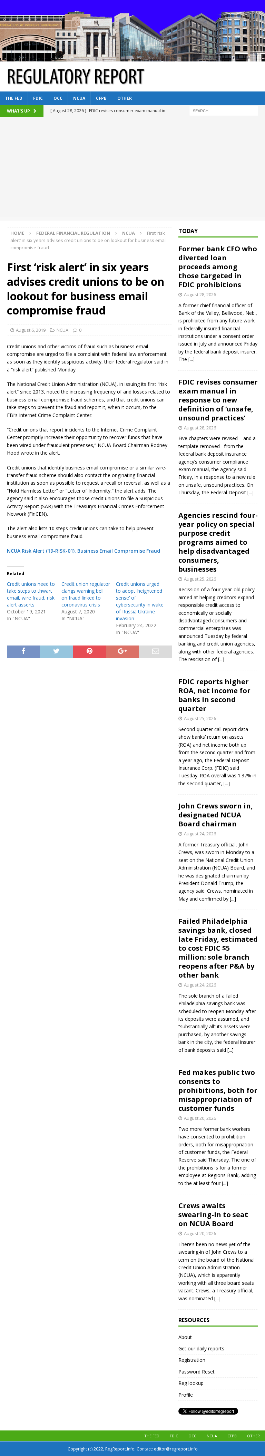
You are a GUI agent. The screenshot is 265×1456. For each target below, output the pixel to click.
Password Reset (196, 1371)
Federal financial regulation (73, 233)
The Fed (13, 98)
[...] (191, 359)
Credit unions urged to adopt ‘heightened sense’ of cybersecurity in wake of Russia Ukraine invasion (140, 601)
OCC (57, 98)
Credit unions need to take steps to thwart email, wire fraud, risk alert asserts (31, 594)
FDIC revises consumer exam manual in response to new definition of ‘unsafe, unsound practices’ (218, 400)
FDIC (38, 98)
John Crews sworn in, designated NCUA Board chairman (215, 814)
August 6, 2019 (31, 330)
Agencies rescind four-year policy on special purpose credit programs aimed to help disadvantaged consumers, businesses (218, 542)
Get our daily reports (201, 1348)
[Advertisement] (132, 168)
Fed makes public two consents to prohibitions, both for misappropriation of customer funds (217, 1090)
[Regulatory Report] (132, 57)
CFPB (101, 98)
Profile (185, 1394)
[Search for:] (223, 110)
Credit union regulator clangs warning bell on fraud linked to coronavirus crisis (85, 594)
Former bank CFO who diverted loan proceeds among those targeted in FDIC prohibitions (217, 266)
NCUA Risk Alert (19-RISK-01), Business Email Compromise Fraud (83, 550)
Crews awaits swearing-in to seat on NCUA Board (213, 1214)
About (185, 1337)
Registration (191, 1360)
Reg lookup (191, 1383)
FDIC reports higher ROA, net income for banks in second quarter (214, 695)
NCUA (79, 98)
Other (124, 98)
